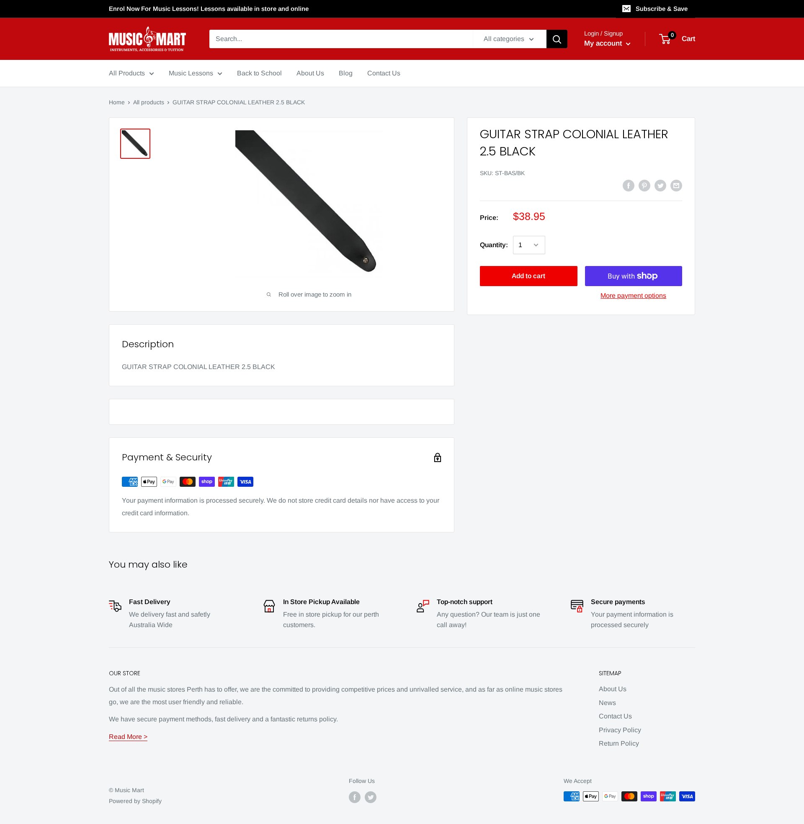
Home (117, 102)
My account (604, 43)
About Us (612, 688)
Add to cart (528, 275)
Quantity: (494, 244)
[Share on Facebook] (628, 185)
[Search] (556, 39)
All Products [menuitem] (127, 73)
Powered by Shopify (135, 801)
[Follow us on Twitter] (370, 797)
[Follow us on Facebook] (355, 797)
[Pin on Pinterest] (644, 185)
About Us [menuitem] (310, 73)
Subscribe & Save (662, 8)
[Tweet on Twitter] (660, 185)
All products (148, 102)
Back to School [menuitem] (259, 73)
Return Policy (619, 743)
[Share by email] (676, 185)
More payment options (633, 295)
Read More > (128, 736)
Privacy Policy (620, 730)
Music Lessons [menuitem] (191, 73)
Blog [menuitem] (346, 73)
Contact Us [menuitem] (383, 73)
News (607, 702)
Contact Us (615, 716)
